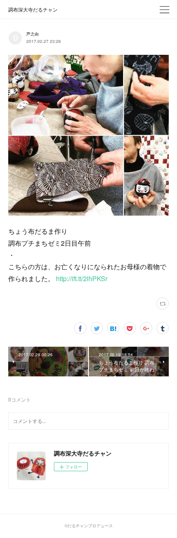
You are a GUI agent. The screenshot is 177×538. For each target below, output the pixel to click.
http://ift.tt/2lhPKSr (81, 278)
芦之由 (32, 34)
